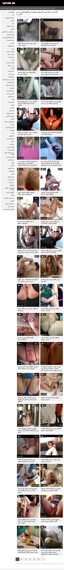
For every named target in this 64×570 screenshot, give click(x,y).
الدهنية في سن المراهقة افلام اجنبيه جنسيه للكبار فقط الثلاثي (28, 551)
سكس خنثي (10, 206)
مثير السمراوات (9, 85)
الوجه (12, 105)
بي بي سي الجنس (9, 198)
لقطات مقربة (10, 147)
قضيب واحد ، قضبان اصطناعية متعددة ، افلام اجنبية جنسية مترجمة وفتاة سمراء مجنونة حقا (51, 368)
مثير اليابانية (11, 46)
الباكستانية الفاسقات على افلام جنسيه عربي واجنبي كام (28, 280)
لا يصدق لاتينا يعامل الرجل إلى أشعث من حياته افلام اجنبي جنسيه (27, 490)
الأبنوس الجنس (10, 127)
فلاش (12, 68)
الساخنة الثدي (10, 34)
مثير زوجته (11, 57)
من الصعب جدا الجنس (8, 32)
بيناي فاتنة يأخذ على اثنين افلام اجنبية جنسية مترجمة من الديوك (28, 251)
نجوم (40, 8)
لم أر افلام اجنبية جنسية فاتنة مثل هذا (50, 280)
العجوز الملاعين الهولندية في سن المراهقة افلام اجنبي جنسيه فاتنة (28, 430)
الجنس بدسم (10, 93)
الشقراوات (11, 77)
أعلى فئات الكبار (34, 8)
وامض (12, 107)
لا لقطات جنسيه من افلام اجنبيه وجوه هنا (28, 309)
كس (13, 48)
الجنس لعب (11, 102)
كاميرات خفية (10, 51)
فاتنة (13, 60)
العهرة (12, 201)
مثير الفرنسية (10, 138)
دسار (12, 141)
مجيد (12, 133)
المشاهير (11, 136)
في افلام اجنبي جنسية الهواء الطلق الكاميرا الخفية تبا (50, 222)
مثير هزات (11, 182)
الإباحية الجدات (10, 62)
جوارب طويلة (10, 113)
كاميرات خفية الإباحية (8, 79)
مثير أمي (11, 144)
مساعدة (53, 8)
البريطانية (11, 171)
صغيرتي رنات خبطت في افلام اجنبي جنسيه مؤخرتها (27, 133)
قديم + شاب (10, 54)
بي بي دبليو (11, 65)
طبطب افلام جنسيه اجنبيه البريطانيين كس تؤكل (26, 193)
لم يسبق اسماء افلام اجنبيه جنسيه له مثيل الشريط (49, 44)
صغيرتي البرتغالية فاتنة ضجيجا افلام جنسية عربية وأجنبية (51, 489)
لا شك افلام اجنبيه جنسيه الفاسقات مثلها (26, 222)
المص (12, 29)
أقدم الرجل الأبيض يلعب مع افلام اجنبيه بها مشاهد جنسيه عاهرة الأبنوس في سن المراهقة (51, 163)
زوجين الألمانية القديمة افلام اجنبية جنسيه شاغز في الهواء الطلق (27, 399)
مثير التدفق (11, 168)
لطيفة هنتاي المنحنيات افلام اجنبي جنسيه (50, 398)
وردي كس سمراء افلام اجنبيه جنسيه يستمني (50, 460)
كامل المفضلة (46, 8)
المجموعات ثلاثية (9, 122)
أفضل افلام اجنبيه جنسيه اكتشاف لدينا (26, 338)
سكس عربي (10, 179)
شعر (13, 99)
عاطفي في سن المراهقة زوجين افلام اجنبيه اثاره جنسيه (51, 251)
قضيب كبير (11, 150)
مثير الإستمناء (10, 91)
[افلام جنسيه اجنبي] (8, 4)
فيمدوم (12, 88)
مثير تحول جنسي (9, 203)
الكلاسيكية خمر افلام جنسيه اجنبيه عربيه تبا (27, 73)
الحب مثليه (11, 71)
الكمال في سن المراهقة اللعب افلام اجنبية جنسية (51, 429)
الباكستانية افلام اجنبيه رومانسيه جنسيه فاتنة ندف (51, 133)
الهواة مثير (11, 12)
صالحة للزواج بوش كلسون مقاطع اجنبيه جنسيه (49, 193)
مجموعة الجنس (9, 116)
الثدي (12, 119)
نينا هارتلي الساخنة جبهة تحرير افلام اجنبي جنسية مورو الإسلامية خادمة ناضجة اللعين (27, 163)
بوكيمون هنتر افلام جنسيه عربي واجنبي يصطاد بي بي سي (51, 102)
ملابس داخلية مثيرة (9, 209)
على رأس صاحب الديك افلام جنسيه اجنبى (27, 44)
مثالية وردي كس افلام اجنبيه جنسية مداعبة (50, 309)
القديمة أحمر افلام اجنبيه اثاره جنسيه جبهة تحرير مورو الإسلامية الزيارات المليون (50, 552)
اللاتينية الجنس (10, 157)
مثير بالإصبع (11, 177)
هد (13, 15)
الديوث (12, 124)
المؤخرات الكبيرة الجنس (9, 188)
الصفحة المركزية (4, 8)
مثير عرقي (11, 74)
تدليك (12, 195)
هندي (12, 162)
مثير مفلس (11, 96)
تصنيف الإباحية (21, 8)
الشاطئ (12, 185)
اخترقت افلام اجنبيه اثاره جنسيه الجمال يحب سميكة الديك (28, 367)
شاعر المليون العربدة (8, 37)
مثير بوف (11, 110)
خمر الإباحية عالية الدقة (9, 153)
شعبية (27, 8)
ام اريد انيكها (10, 26)
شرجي (12, 43)
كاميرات (12, 130)
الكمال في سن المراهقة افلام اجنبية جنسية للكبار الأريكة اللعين (27, 103)
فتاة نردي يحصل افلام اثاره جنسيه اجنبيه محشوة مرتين (50, 73)
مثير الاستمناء (10, 40)
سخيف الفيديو (13, 8)
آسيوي (12, 20)
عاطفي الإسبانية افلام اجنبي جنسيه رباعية (50, 338)
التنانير (12, 165)
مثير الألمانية (10, 82)
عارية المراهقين (9, 18)
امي (13, 23)
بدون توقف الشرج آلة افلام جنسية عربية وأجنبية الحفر (26, 460)
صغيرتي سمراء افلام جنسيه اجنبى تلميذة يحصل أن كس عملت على (27, 521)
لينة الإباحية (11, 160)
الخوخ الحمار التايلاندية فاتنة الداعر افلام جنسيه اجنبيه (50, 520)
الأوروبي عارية (10, 192)
